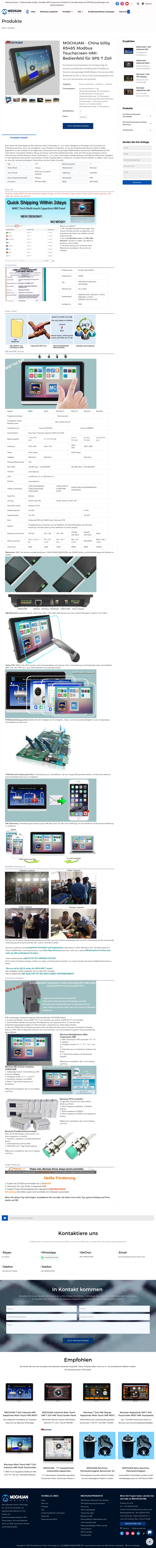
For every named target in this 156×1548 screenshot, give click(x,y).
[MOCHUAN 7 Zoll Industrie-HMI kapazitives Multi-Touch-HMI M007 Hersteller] (20, 1392)
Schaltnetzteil (128, 130)
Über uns (44, 1503)
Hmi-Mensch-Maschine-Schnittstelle (132, 115)
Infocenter (45, 1516)
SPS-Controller (86, 1532)
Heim (33, 12)
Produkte (66, 12)
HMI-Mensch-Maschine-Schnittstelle (94, 1500)
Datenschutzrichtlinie (49, 1519)
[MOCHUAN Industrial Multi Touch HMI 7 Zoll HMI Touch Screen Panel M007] (59, 1392)
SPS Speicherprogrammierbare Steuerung (135, 123)
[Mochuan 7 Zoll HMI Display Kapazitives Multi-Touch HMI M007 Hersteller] (97, 1392)
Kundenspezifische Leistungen (101, 12)
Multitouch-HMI (86, 1516)
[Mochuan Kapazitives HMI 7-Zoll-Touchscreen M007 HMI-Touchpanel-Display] (136, 1392)
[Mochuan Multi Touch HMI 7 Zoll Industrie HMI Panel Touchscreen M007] (20, 1444)
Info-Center (124, 12)
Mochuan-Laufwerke (49, 12)
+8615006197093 (51, 1257)
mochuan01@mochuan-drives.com (131, 1257)
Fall (79, 12)
